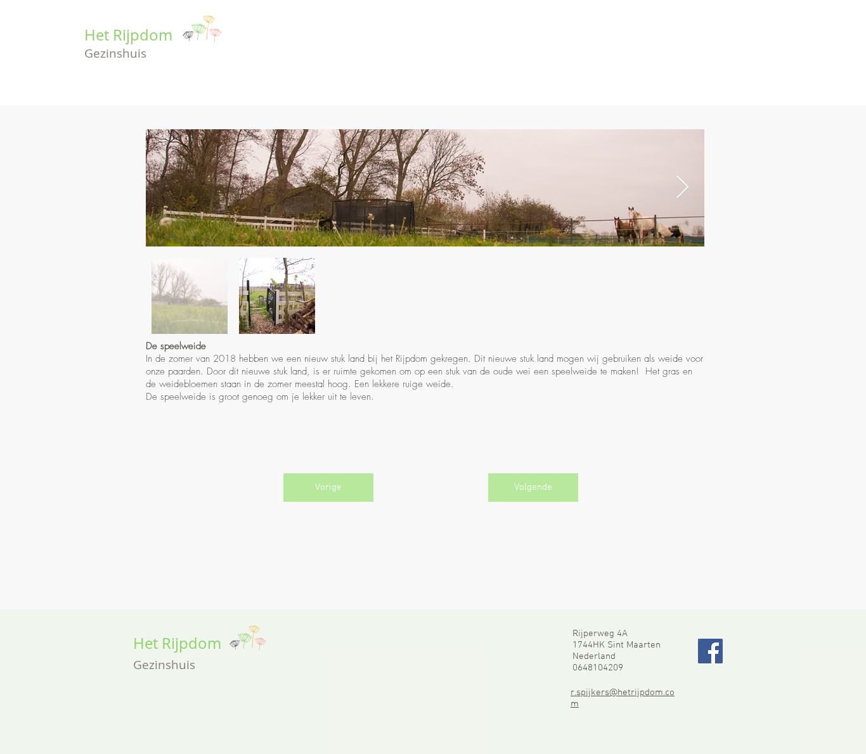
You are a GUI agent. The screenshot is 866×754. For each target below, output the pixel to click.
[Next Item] (682, 188)
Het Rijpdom (128, 35)
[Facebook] (710, 651)
